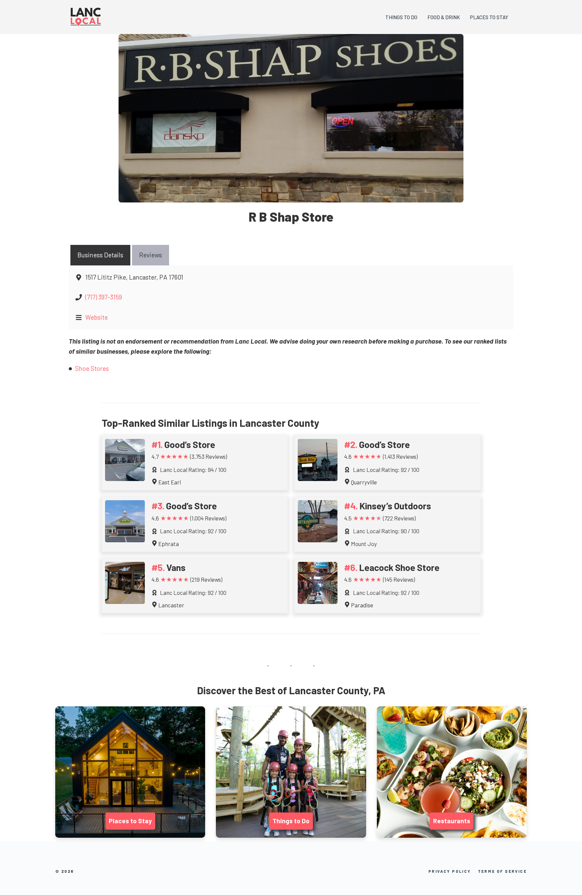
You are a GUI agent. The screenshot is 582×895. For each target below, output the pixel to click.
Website (96, 317)
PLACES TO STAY (489, 17)
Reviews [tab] (150, 255)
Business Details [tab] (100, 255)
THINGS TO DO (401, 17)
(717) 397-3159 (103, 297)
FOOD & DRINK (443, 17)
